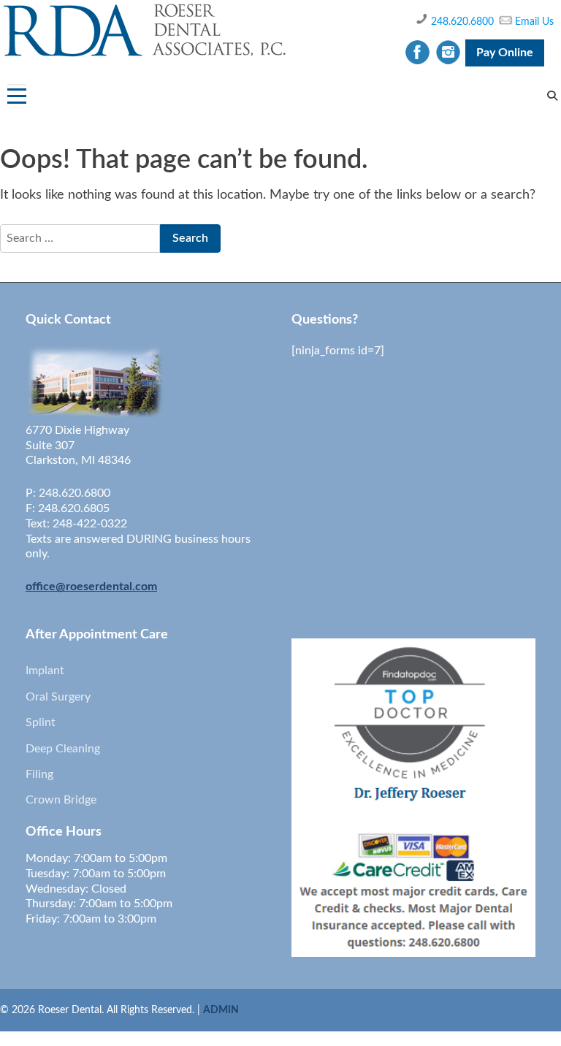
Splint (41, 722)
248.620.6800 (462, 22)
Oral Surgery (58, 697)
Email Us (534, 22)
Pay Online (504, 52)
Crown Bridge (61, 800)
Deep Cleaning (63, 749)
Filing (39, 774)
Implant (45, 670)
